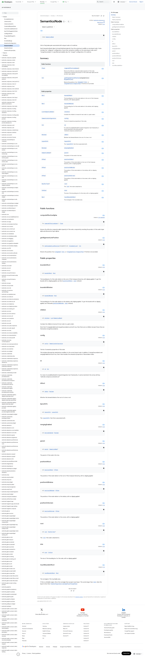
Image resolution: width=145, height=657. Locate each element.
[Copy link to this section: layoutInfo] (49, 404)
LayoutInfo (45, 141)
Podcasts (24, 640)
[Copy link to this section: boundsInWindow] (54, 287)
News (23, 636)
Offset (44, 159)
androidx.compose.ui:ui (99, 20)
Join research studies (130, 633)
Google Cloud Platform (65, 646)
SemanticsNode (50, 37)
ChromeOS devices (67, 631)
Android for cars (67, 633)
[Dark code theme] (104, 35)
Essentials (18, 1)
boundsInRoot (68, 95)
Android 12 (86, 638)
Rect (43, 95)
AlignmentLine (68, 79)
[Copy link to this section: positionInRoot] (52, 462)
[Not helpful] (103, 16)
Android (24, 626)
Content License (79, 597)
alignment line (82, 82)
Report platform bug (129, 626)
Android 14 (86, 633)
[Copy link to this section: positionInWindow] (54, 482)
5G (43, 638)
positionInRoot (68, 159)
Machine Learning (47, 628)
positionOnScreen (69, 175)
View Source (100, 22)
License (29, 653)
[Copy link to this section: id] (43, 361)
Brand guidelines (36, 653)
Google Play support (129, 631)
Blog (65, 1)
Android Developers (44, 15)
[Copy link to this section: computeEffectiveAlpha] (58, 215)
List (43, 112)
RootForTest (45, 184)
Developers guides (108, 630)
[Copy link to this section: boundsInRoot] (51, 265)
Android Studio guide (109, 627)
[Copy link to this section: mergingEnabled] (53, 425)
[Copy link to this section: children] (47, 310)
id (65, 125)
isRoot (66, 134)
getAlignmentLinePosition (72, 78)
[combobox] (103, 1)
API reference (6, 7)
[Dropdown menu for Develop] (47, 2)
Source (24, 633)
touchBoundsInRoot (69, 197)
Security (24, 631)
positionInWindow (69, 167)
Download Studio (108, 635)
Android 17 (86, 626)
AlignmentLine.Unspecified (72, 83)
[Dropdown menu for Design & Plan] (36, 2)
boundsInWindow (68, 103)
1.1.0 (104, 567)
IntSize (44, 190)
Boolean (44, 134)
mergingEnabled (68, 148)
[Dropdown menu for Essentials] (23, 2)
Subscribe (126, 653)
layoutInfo (67, 141)
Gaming (45, 626)
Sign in (141, 1)
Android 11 (86, 640)
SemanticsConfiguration (49, 118)
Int (43, 78)
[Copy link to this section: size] (44, 544)
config (66, 118)
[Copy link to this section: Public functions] (56, 209)
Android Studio (133, 1)
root (65, 184)
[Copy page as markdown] (68, 21)
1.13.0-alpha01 (101, 217)
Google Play (53, 1)
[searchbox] (10, 13)
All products (77, 646)
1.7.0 (104, 505)
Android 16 (86, 628)
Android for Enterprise (27, 628)
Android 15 (86, 631)
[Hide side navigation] (18, 654)
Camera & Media (47, 633)
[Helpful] (101, 16)
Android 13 (86, 636)
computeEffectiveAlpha (71, 68)
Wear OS (65, 628)
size (65, 190)
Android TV (65, 636)
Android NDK (107, 637)
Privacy (44, 636)
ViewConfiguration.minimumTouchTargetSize (64, 584)
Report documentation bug (131, 628)
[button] (10, 17)
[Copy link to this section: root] (44, 524)
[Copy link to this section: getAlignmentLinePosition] (60, 238)
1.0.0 (103, 24)
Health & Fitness (46, 631)
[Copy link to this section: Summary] (50, 58)
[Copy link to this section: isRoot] (46, 383)
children (67, 112)
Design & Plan (30, 1)
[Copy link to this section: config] (46, 335)
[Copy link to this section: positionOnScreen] (54, 503)
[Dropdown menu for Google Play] (59, 2)
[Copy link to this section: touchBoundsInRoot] (55, 565)
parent (66, 152)
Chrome (48, 646)
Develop (42, 1)
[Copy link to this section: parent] (46, 441)
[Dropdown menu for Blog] (69, 2)
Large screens (66, 626)
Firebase (55, 646)
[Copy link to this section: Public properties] (57, 258)
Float (43, 68)
